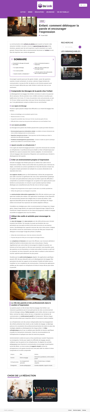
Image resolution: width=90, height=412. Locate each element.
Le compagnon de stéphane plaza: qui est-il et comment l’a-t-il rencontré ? (71, 60)
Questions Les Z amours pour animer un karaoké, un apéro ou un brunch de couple (71, 74)
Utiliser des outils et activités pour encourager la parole (42, 68)
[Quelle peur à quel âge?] (19, 391)
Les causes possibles (18, 70)
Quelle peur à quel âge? (17, 398)
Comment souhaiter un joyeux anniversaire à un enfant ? (45, 397)
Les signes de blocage (19, 67)
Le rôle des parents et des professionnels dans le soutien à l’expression (43, 72)
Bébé (42, 21)
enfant (47, 50)
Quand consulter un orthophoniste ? (21, 73)
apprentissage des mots (40, 46)
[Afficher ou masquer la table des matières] (40, 59)
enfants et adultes (29, 44)
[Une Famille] (45, 5)
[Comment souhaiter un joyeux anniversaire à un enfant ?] (45, 391)
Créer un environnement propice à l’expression (42, 64)
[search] (81, 5)
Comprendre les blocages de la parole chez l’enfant (21, 64)
